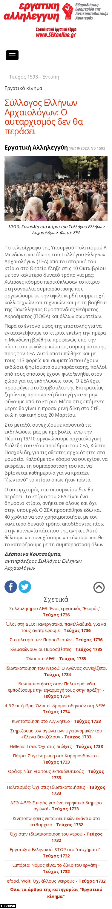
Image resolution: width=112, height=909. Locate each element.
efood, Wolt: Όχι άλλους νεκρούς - (56, 881)
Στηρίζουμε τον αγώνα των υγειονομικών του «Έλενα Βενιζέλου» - (56, 734)
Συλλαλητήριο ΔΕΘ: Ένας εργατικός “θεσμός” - (56, 612)
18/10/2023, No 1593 (87, 148)
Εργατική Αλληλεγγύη (36, 147)
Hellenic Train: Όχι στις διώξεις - (56, 746)
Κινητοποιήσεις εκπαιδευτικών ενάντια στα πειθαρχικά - (56, 821)
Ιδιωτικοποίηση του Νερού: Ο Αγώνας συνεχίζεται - (56, 671)
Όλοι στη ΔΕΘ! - (56, 658)
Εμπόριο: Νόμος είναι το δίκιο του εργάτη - (56, 868)
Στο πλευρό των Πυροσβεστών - (56, 639)
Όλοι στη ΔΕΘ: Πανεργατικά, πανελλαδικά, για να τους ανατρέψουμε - (56, 627)
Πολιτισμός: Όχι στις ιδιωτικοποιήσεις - (56, 790)
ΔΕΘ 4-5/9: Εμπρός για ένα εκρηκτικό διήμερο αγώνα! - (56, 806)
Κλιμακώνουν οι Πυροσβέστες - (56, 649)
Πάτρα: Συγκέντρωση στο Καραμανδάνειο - (56, 759)
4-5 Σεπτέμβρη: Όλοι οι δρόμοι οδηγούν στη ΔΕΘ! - (56, 709)
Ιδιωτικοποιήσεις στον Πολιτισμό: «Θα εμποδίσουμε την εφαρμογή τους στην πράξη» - (56, 690)
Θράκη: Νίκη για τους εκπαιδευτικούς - (56, 774)
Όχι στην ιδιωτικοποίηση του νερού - (56, 837)
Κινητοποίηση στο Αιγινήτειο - (56, 721)
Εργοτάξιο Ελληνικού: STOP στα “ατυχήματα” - (56, 853)
